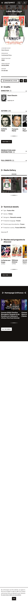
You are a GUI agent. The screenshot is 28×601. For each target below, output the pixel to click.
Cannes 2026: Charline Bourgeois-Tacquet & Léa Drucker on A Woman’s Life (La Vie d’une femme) (10, 315)
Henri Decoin (5, 50)
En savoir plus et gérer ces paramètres (11, 595)
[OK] (14, 598)
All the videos (6, 329)
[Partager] (21, 80)
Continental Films (6, 55)
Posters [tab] (14, 174)
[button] (19, 179)
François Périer (15, 130)
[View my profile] (25, 2)
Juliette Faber (4, 130)
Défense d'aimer (15, 261)
